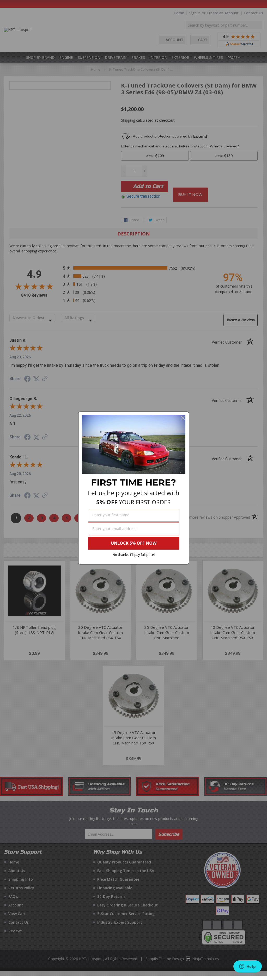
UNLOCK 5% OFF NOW (133, 543)
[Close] (183, 418)
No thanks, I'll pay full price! (133, 554)
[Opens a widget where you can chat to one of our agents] (247, 966)
